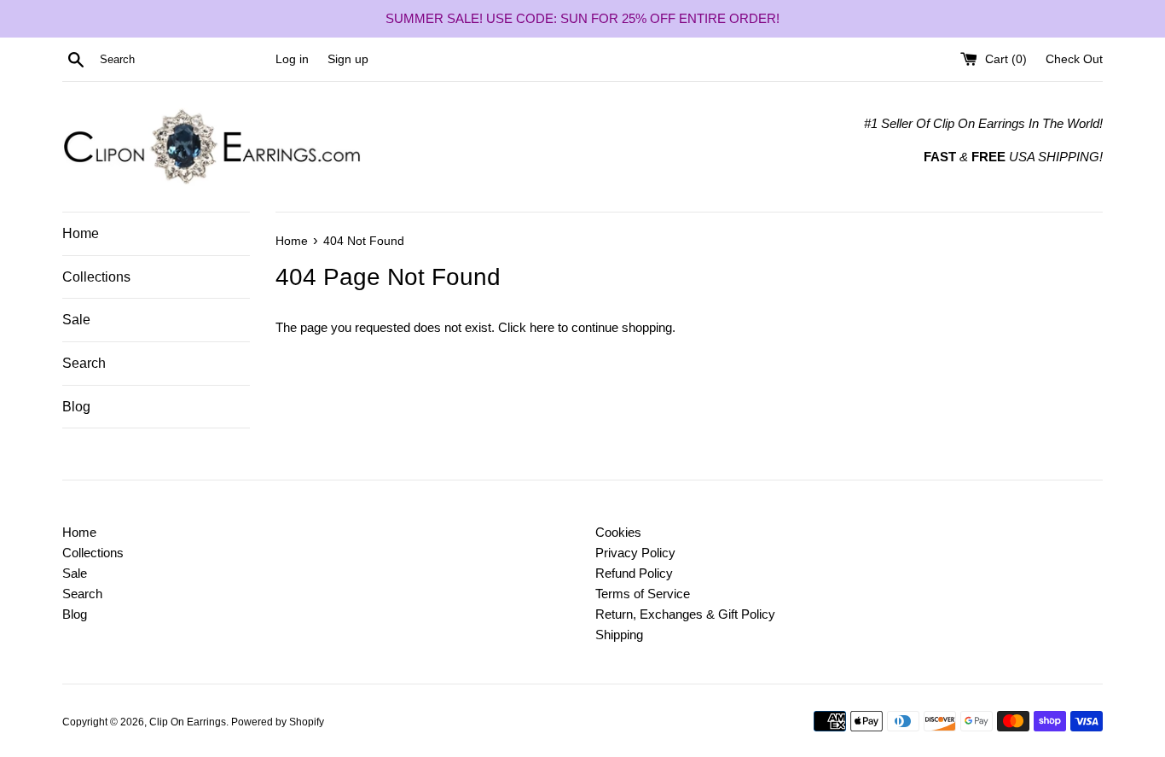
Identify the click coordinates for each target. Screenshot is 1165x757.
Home (80, 233)
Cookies (618, 532)
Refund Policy (634, 573)
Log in (292, 59)
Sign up (347, 59)
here (542, 327)
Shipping (619, 634)
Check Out (1074, 59)
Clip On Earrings (187, 722)
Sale (76, 319)
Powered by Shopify (277, 722)
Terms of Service (642, 593)
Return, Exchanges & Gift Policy (685, 614)
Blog (76, 406)
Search (84, 363)
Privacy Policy (635, 552)
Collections (96, 277)
